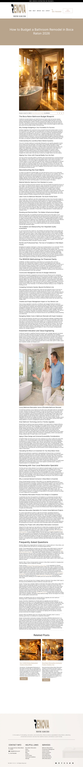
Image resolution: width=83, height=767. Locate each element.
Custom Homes (45, 750)
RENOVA (14, 763)
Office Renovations (46, 758)
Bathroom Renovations (47, 747)
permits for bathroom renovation (44, 575)
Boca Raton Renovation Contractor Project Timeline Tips (52, 663)
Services (39, 10)
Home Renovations (46, 755)
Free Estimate (67, 11)
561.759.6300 (49, 1)
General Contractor (46, 752)
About (34, 10)
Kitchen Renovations (47, 757)
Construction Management (48, 749)
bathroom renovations (41, 592)
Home (30, 10)
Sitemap (27, 758)
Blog (43, 10)
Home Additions (46, 754)
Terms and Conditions (30, 757)
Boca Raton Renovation (30, 747)
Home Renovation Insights (38, 113)
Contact (48, 10)
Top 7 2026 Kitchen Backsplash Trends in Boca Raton (29, 663)
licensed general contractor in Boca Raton (36, 565)
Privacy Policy (28, 755)
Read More (23, 678)
